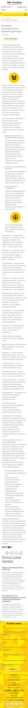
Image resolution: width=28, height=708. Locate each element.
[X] (9, 547)
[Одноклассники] (5, 547)
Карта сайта (14, 695)
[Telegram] (7, 547)
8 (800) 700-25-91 (7, 7)
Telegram (3, 9)
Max (26, 9)
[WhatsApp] (11, 547)
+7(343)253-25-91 (15, 677)
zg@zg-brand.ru (22, 7)
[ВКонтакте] (3, 547)
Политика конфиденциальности (14, 697)
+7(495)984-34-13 (15, 685)
